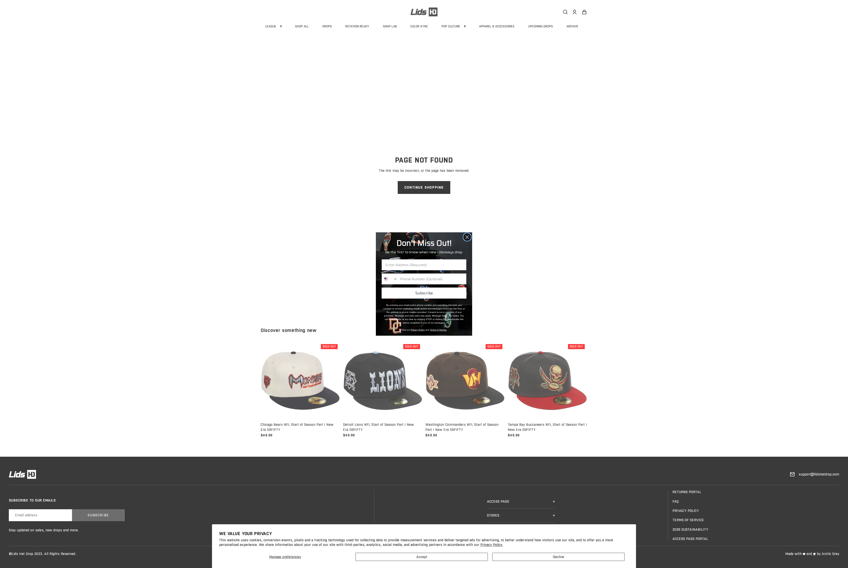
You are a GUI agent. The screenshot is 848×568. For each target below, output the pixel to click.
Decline (558, 557)
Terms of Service (438, 330)
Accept (421, 557)
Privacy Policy (418, 330)
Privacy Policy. (491, 545)
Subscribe (424, 293)
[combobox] (390, 279)
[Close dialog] (467, 237)
